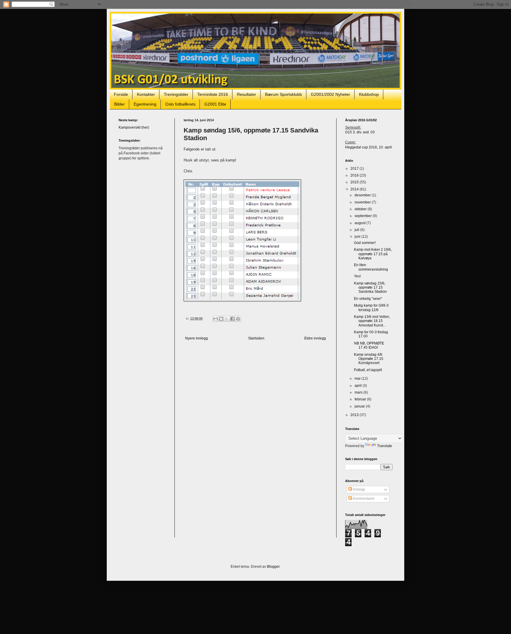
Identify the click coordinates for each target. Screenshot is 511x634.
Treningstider (176, 94)
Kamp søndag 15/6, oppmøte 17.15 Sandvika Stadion (370, 287)
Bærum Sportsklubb (283, 94)
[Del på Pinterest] (238, 319)
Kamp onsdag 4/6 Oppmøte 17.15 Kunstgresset (368, 358)
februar (361, 399)
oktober (361, 209)
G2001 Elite (215, 104)
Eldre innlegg (315, 338)
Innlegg (358, 489)
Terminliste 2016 (212, 94)
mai (358, 378)
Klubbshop (369, 94)
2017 (355, 168)
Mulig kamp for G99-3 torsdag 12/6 (371, 307)
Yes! (357, 276)
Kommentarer (363, 498)
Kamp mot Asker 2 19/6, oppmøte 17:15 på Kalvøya (373, 254)
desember (363, 195)
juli (357, 230)
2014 (355, 189)
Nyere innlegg (196, 338)
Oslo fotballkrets (180, 104)
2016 (355, 175)
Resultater (246, 94)
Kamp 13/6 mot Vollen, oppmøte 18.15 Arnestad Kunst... (372, 321)
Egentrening (145, 104)
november (363, 202)
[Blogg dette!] (221, 319)
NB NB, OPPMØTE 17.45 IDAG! (369, 345)
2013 (355, 415)
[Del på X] (227, 319)
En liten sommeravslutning (371, 267)
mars (359, 392)
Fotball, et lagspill (368, 370)
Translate (384, 446)
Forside (121, 94)
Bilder (119, 104)
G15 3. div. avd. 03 (360, 132)
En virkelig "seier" (368, 299)
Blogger (273, 567)
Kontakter (146, 94)
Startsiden (256, 338)
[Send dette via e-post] (216, 319)
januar (360, 406)
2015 (355, 182)
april (359, 386)
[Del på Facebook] (232, 319)
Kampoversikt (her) (134, 127)
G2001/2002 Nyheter (330, 94)
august (360, 223)
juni (358, 236)
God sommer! (365, 243)
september (364, 216)
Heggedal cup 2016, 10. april (368, 147)
